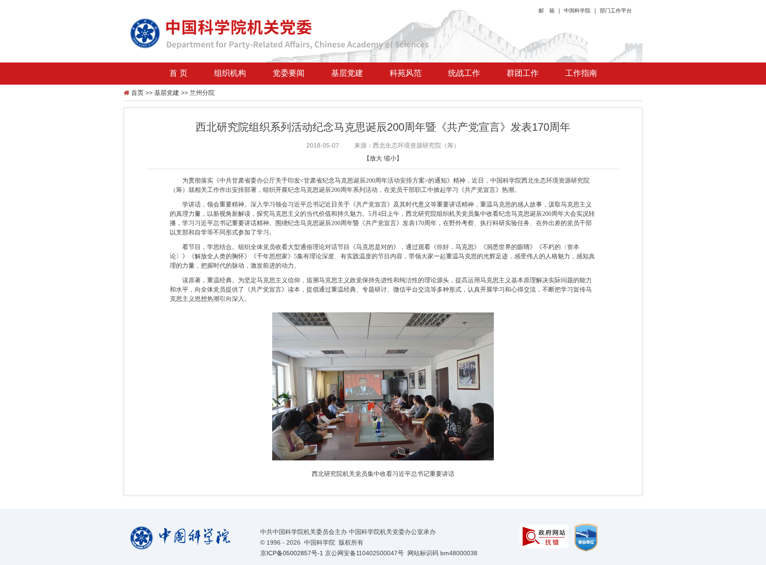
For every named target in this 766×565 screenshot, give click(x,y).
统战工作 (464, 73)
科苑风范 (406, 73)
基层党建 (347, 73)
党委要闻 (289, 73)
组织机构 (230, 73)
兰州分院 (202, 92)
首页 (137, 92)
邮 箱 (547, 11)
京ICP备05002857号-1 (291, 553)
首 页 (178, 73)
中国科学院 (577, 11)
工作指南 (581, 73)
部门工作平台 (616, 11)
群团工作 (523, 73)
